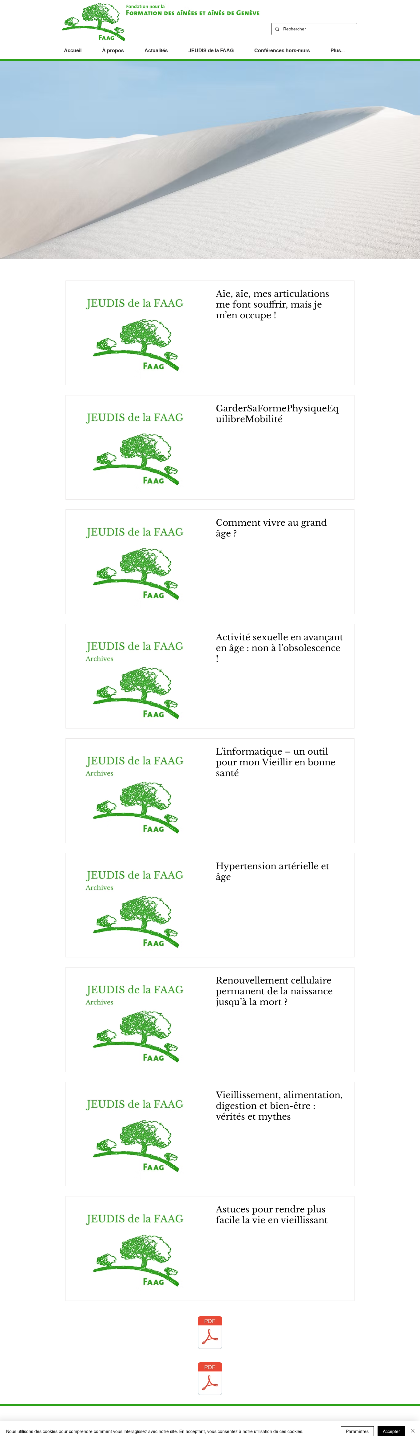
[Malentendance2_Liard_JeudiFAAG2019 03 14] (210, 1379)
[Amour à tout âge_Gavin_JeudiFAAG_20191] (210, 1333)
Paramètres (357, 1431)
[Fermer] (412, 1431)
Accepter (391, 1431)
